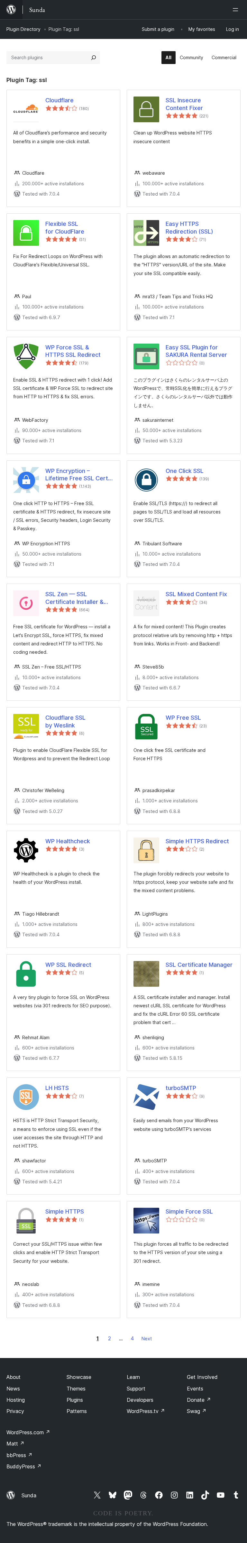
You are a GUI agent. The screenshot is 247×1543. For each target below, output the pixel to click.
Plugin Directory (23, 29)
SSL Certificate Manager (199, 964)
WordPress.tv (146, 1411)
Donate (199, 1400)
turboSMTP (181, 1088)
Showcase (79, 1377)
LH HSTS (57, 1088)
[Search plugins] (93, 57)
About (13, 1377)
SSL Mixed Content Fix (196, 594)
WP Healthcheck (67, 841)
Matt (15, 1443)
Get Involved (202, 1377)
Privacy (15, 1411)
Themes (76, 1388)
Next (147, 1338)
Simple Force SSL (189, 1211)
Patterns (77, 1411)
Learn (133, 1377)
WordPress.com (28, 1432)
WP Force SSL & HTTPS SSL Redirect (73, 351)
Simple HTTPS (64, 1211)
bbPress (19, 1455)
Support (136, 1388)
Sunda (29, 1495)
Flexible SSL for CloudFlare (64, 227)
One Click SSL (185, 470)
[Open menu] (236, 9)
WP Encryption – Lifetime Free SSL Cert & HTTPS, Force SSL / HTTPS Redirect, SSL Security (79, 474)
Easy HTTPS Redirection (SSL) (189, 227)
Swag (196, 1411)
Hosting (15, 1400)
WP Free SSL (183, 717)
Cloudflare (59, 100)
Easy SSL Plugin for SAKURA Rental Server (196, 351)
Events (195, 1388)
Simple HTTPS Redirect (197, 841)
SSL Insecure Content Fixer (184, 104)
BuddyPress (23, 1466)
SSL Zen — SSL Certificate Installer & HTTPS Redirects (74, 598)
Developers (140, 1400)
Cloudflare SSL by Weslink (65, 721)
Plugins (75, 1400)
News (13, 1388)
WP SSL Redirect (68, 964)
